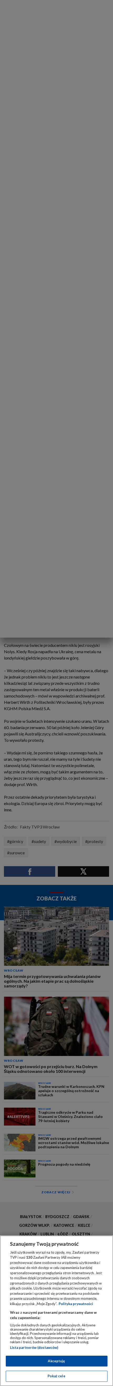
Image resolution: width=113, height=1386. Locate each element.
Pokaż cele (56, 1376)
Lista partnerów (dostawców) (34, 1347)
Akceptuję (56, 1361)
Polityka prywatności (76, 1304)
